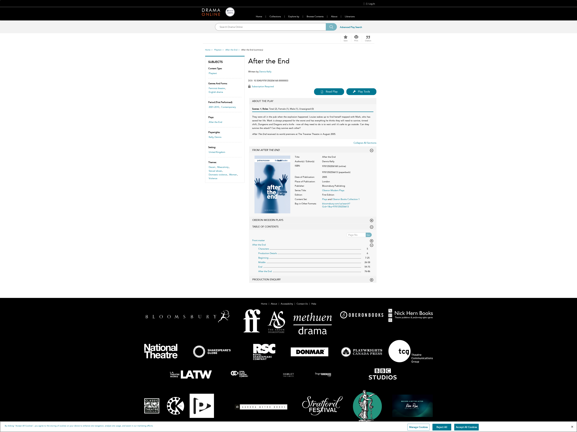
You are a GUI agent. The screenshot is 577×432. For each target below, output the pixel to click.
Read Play (332, 91)
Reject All (442, 427)
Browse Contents (315, 16)
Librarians (350, 16)
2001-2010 (214, 107)
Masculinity (223, 167)
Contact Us (302, 303)
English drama (216, 92)
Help (313, 303)
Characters (263, 248)
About (334, 16)
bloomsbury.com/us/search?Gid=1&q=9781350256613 (336, 205)
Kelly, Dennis (215, 137)
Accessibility (287, 303)
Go (368, 235)
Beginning (263, 257)
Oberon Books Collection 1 (346, 199)
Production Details (267, 253)
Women (233, 174)
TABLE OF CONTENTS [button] (265, 226)
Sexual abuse (215, 171)
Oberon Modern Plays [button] (267, 219)
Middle (262, 262)
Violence (213, 178)
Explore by (293, 16)
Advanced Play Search (351, 27)
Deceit (212, 167)
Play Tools (364, 91)
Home (259, 16)
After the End (231, 50)
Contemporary (228, 107)
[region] (288, 426)
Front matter (258, 240)
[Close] (572, 426)
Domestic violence (218, 174)
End (260, 266)
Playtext (217, 50)
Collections (275, 16)
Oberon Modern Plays (333, 190)
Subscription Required (262, 86)
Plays (324, 199)
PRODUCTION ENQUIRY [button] (266, 279)
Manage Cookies (418, 427)
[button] (356, 38)
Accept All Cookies (466, 427)
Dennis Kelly (265, 71)
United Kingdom (217, 152)
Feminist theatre (217, 88)
